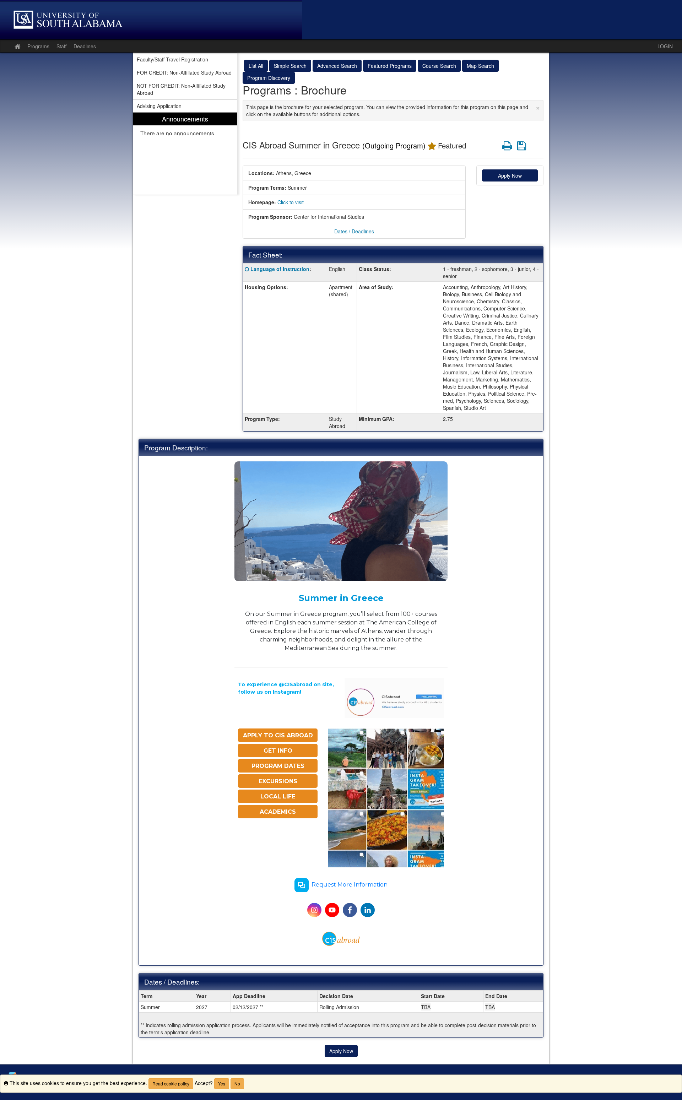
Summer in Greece (341, 598)
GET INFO (278, 750)
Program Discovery (268, 77)
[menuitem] (185, 154)
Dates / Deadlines (354, 231)
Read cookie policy (170, 1083)
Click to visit (290, 202)
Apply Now (510, 175)
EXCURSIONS (278, 781)
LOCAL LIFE (277, 796)
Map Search (480, 65)
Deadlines (85, 46)
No (237, 1083)
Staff (61, 46)
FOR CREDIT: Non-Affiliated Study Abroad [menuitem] (184, 72)
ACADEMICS (278, 811)
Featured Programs (390, 65)
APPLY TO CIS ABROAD (278, 735)
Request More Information (350, 885)
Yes (221, 1083)
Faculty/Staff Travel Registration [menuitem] (172, 59)
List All (256, 65)
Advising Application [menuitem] (159, 105)
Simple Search (290, 65)
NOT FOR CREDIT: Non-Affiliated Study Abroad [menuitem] (181, 89)
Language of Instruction (279, 268)
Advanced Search (337, 65)
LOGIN (665, 46)
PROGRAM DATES (277, 766)
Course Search (439, 65)
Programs (38, 46)
